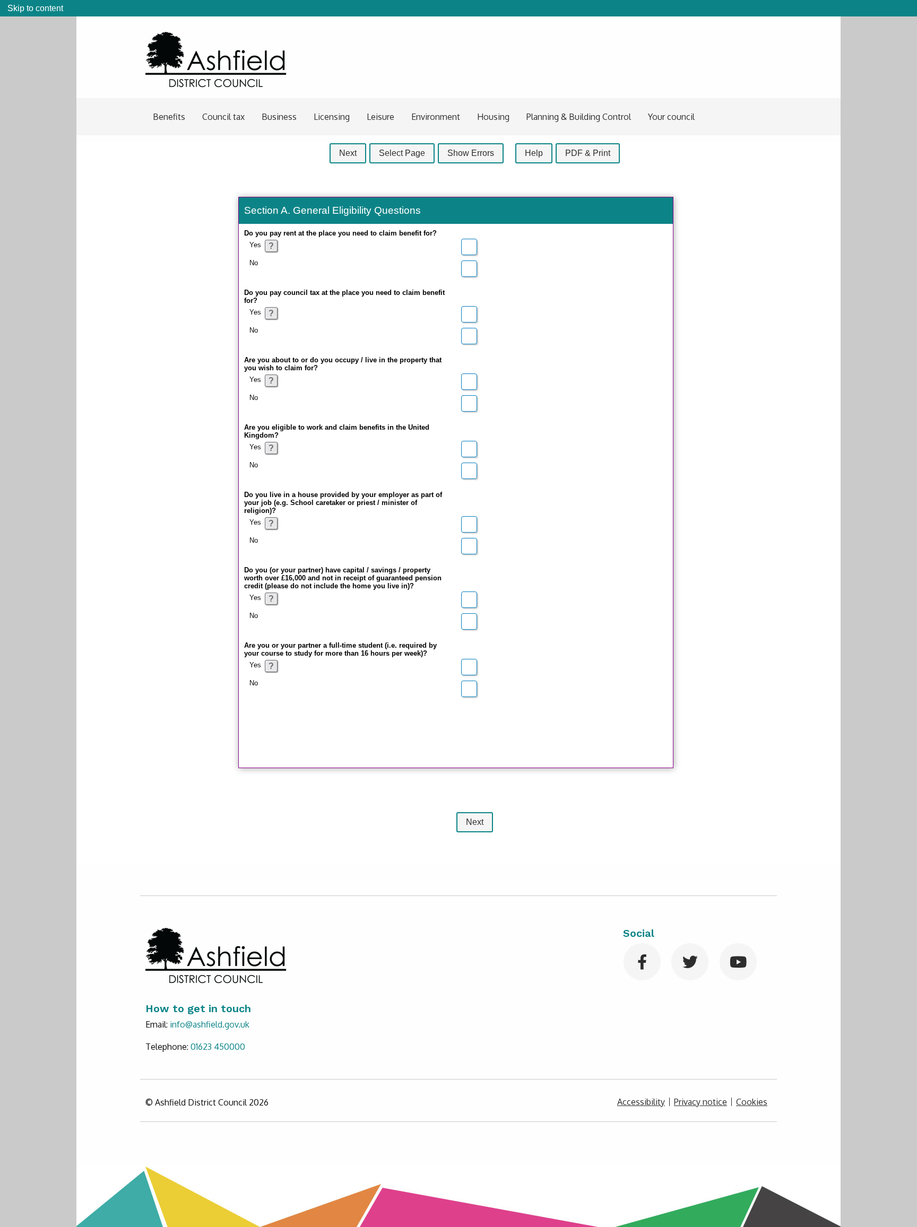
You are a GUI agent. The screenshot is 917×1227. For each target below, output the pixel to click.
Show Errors (470, 153)
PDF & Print (587, 153)
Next (348, 153)
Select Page (402, 153)
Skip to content (35, 8)
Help (534, 153)
